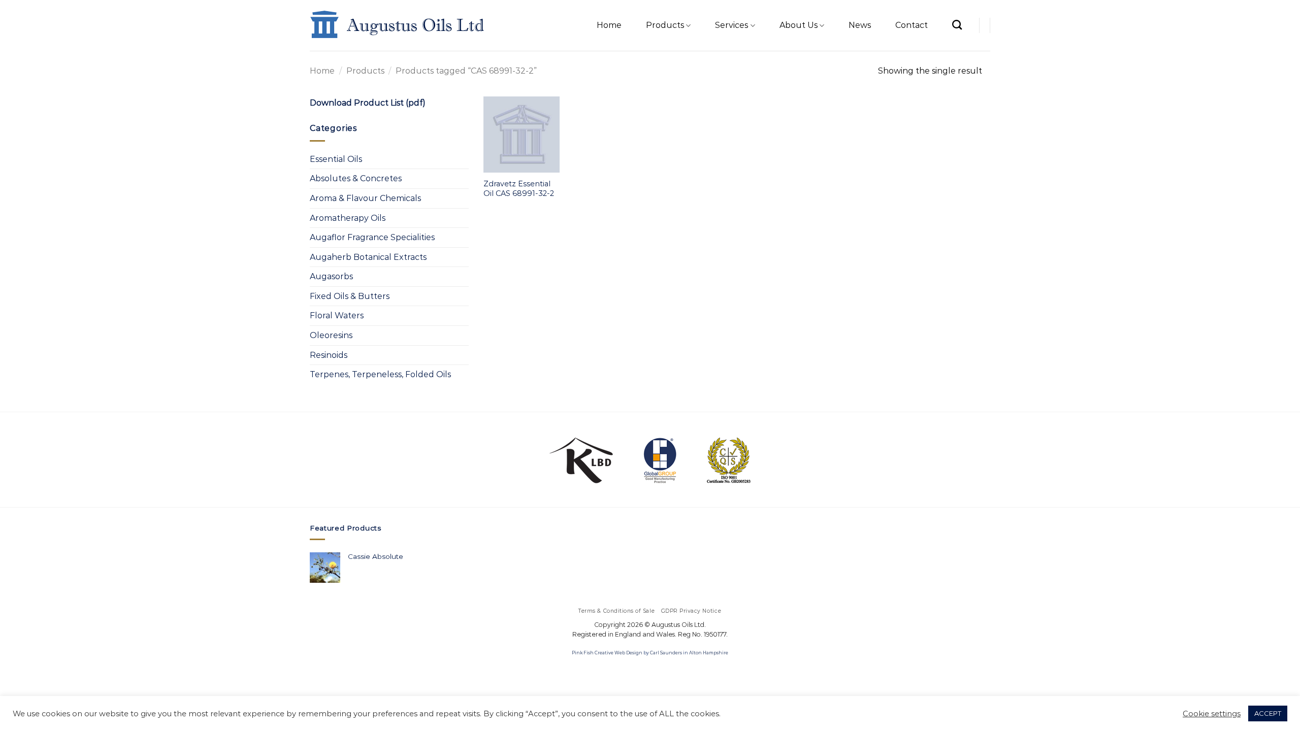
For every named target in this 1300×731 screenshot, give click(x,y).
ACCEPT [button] (1267, 713)
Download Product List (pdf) (368, 103)
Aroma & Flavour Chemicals (365, 198)
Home (609, 25)
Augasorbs (331, 276)
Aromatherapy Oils (347, 218)
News (860, 25)
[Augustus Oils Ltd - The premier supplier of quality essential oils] (398, 25)
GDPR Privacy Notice (691, 611)
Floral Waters (337, 315)
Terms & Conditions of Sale (616, 611)
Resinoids (328, 355)
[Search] (957, 24)
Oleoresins (331, 335)
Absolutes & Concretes (356, 178)
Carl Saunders (666, 652)
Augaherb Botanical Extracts (368, 257)
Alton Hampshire (708, 652)
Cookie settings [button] (1212, 713)
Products (665, 25)
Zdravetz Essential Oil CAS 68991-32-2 (518, 188)
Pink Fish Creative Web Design (607, 652)
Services (731, 25)
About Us (798, 25)
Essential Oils (336, 159)
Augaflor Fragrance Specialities (372, 237)
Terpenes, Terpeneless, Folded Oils (380, 374)
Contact (911, 25)
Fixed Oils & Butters (349, 296)
